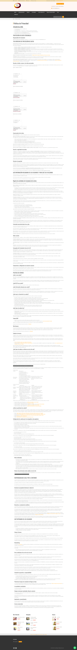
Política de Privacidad (33, 634)
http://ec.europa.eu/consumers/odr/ (57, 583)
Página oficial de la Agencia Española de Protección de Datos (41, 55)
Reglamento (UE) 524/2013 (39, 514)
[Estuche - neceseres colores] (28, 624)
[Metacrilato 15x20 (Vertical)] (15, 623)
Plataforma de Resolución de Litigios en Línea (53, 513)
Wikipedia (31, 331)
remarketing (20, 544)
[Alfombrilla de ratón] (15, 618)
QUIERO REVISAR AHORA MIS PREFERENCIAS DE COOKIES (23, 365)
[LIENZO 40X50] (54, 628)
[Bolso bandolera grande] (28, 629)
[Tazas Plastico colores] (15, 628)
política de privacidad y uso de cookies (32, 402)
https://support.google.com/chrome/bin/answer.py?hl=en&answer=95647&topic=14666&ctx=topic (31, 414)
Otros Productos (41, 12)
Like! (20, 641)
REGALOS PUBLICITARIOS (51, 12)
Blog (58, 12)
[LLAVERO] (54, 618)
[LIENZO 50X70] (54, 623)
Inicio (15, 12)
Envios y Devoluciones (40, 634)
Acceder (57, 0)
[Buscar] (63, 17)
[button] (74, 647)
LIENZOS (28, 12)
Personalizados (21, 12)
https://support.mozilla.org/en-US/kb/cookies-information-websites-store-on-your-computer (30, 413)
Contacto (16, 14)
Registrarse (61, 0)
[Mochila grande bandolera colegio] (28, 618)
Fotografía (34, 12)
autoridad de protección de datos (42, 60)
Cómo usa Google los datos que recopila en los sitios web (22, 342)
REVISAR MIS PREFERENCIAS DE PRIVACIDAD (22, 474)
